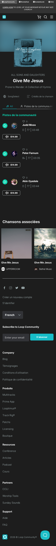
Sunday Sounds (11, 502)
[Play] (4, 125)
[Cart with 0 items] (39, 17)
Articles (6, 457)
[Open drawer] (52, 17)
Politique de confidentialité (17, 379)
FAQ (4, 524)
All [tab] (11, 106)
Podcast (7, 464)
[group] (11, 136)
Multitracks (8, 394)
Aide (5, 517)
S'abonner (41, 337)
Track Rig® (8, 415)
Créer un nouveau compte (17, 297)
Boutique (7, 435)
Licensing (7, 428)
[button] (5, 125)
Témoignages (10, 365)
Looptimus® (9, 408)
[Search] (45, 17)
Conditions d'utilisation (15, 372)
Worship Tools (10, 495)
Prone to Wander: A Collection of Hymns (28, 87)
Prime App (8, 401)
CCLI (5, 489)
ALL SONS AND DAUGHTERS (28, 74)
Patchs (6, 422)
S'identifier (8, 303)
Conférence (9, 450)
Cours (5, 471)
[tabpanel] (28, 157)
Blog (4, 359)
